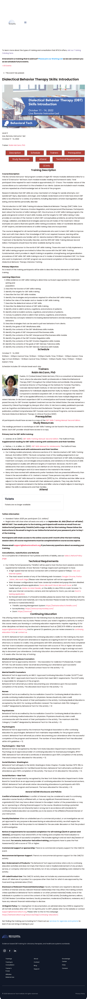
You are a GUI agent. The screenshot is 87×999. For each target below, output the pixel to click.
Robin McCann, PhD (17, 145)
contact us (22, 632)
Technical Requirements (68, 159)
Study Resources (20, 159)
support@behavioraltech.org (27, 545)
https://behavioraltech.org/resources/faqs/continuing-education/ (30, 915)
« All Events (6, 65)
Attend (42, 159)
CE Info (46, 165)
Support (36, 969)
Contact (36, 962)
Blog (35, 965)
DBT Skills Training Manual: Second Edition (63, 420)
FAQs (64, 965)
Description (15, 152)
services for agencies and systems (64, 921)
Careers (65, 968)
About (36, 959)
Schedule (35, 152)
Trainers (54, 152)
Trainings (9, 959)
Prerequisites (74, 152)
